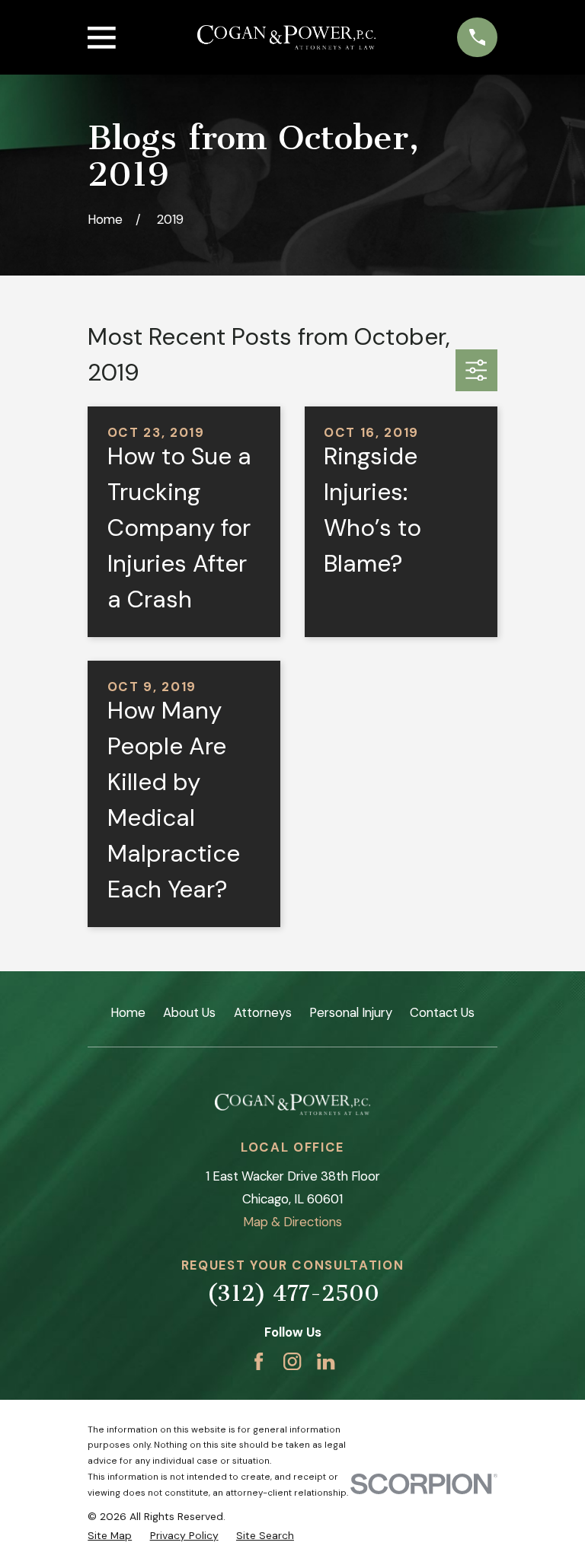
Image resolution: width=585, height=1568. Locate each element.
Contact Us (442, 1012)
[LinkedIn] (325, 1361)
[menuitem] (110, 1535)
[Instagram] (292, 1361)
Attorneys (263, 1012)
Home (127, 1012)
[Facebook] (258, 1361)
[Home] (286, 37)
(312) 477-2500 (292, 1293)
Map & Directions (292, 1221)
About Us (189, 1012)
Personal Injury (350, 1012)
